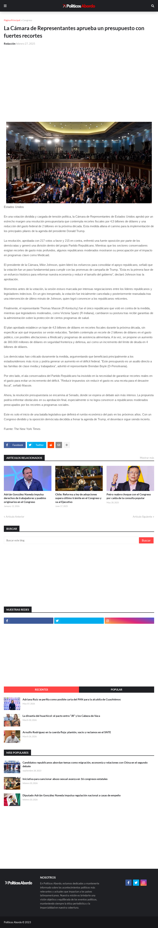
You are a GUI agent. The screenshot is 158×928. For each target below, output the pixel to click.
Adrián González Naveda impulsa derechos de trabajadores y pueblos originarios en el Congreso (25, 498)
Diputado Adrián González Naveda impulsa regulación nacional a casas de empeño (72, 795)
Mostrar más (147, 457)
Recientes (41, 689)
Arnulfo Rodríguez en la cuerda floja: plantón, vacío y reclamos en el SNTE (67, 732)
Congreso (27, 20)
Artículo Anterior (15, 516)
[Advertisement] (79, 78)
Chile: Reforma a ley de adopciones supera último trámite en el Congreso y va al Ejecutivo (78, 498)
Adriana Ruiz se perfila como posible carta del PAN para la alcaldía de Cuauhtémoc (72, 699)
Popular (116, 689)
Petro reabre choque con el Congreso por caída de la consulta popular (129, 496)
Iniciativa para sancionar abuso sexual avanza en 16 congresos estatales (65, 779)
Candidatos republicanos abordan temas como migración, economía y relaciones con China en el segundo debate (85, 764)
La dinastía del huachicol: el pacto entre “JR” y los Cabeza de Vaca (61, 715)
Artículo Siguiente (142, 516)
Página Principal (12, 20)
